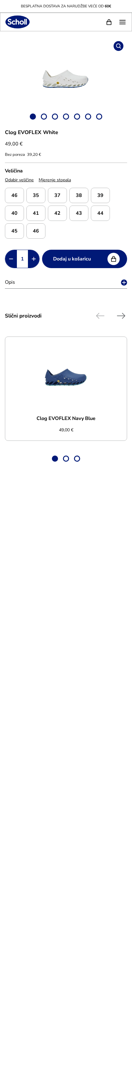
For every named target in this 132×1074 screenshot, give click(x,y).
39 (100, 195)
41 (36, 213)
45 (14, 231)
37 (57, 195)
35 (36, 195)
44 (100, 213)
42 (57, 213)
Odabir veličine (19, 180)
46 (14, 195)
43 (79, 213)
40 (14, 213)
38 (79, 195)
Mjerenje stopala (55, 180)
